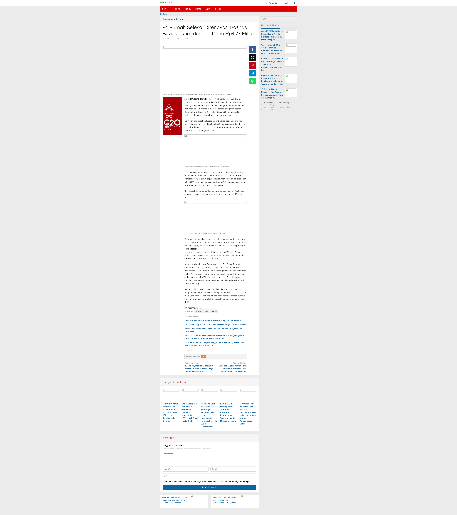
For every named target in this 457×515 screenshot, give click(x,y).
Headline (273, 107)
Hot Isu (281, 107)
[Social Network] (294, 3)
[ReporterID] (166, 2)
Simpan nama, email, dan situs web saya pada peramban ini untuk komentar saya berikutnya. (207, 481)
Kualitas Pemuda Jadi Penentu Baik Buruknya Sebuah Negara (212, 320)
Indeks (270, 109)
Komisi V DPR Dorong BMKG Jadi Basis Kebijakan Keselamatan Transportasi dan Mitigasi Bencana (228, 412)
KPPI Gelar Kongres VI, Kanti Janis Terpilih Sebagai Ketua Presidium (215, 324)
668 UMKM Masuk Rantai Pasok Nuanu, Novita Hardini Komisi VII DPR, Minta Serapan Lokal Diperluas (170, 412)
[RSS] (203, 356)
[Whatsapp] (252, 81)
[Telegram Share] (252, 73)
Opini (263, 109)
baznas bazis (202, 311)
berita (214, 311)
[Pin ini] (252, 65)
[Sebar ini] (252, 49)
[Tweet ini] (252, 57)
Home (265, 107)
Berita (289, 107)
